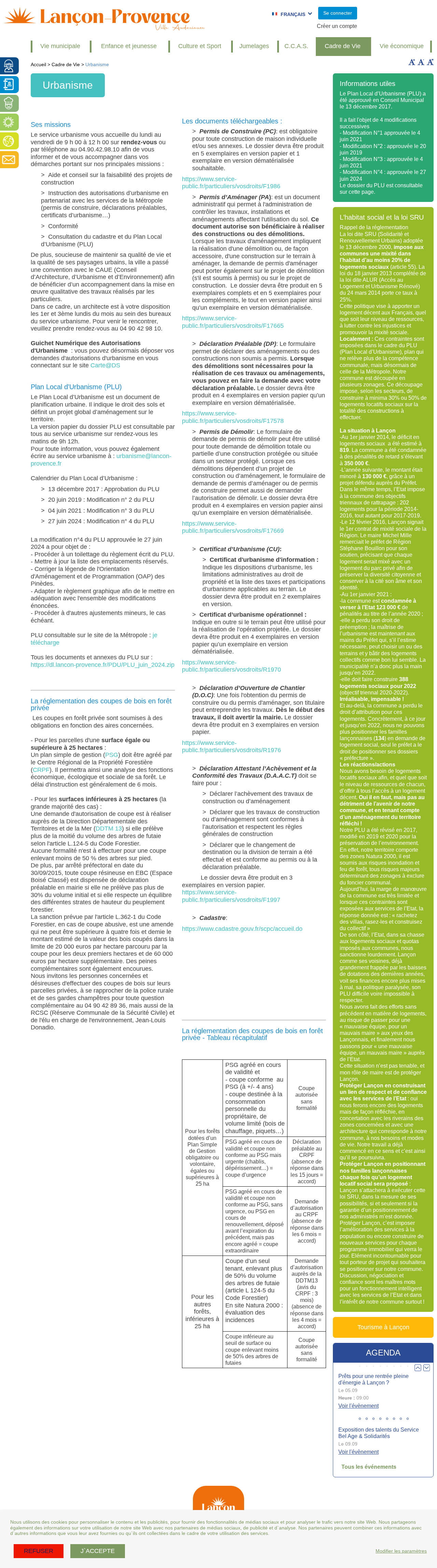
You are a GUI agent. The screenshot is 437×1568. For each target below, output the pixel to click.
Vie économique (402, 46)
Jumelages (254, 46)
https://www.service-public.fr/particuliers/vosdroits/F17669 (233, 527)
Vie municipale (60, 46)
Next (426, 1367)
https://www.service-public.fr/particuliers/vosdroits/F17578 (233, 417)
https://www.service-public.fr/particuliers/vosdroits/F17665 (233, 322)
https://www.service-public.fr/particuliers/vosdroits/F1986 (231, 183)
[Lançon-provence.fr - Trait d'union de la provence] (104, 27)
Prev (417, 1367)
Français (293, 14)
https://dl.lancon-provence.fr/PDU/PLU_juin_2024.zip (102, 664)
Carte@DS (105, 365)
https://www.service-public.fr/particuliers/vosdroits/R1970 (231, 666)
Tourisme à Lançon (383, 1327)
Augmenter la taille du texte (411, 62)
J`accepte (98, 1551)
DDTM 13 (109, 828)
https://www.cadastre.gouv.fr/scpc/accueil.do (242, 928)
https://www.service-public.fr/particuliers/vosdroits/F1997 (231, 896)
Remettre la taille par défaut (430, 62)
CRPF (41, 769)
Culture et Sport (199, 46)
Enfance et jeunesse (129, 46)
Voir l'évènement (358, 1406)
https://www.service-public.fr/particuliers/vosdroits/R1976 (231, 746)
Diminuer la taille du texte (421, 62)
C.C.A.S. (296, 46)
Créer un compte (337, 26)
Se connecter (337, 13)
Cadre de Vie (343, 46)
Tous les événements (368, 1467)
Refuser (38, 1551)
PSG (111, 754)
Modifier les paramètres (401, 1551)
